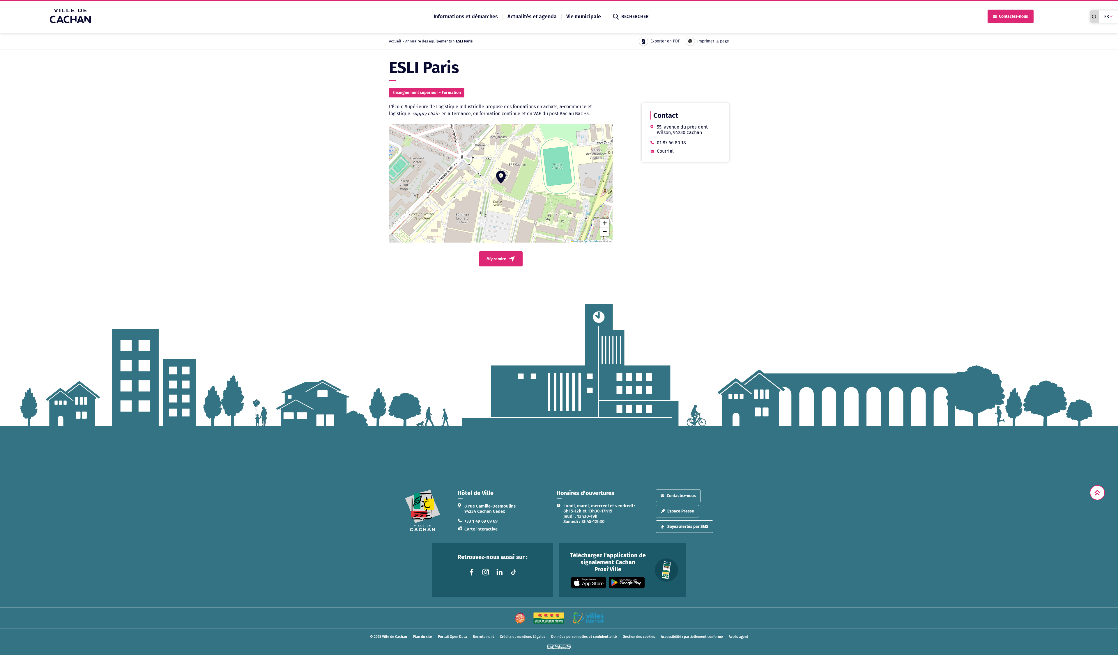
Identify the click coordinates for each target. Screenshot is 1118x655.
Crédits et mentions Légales (522, 637)
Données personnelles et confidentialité (584, 637)
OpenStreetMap (591, 241)
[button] (501, 177)
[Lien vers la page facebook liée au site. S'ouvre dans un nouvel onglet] (472, 572)
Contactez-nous (1013, 16)
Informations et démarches (466, 16)
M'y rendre (496, 259)
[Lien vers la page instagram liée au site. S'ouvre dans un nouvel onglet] (486, 572)
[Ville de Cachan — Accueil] (70, 21)
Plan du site (422, 637)
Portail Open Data (452, 637)
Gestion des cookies (639, 637)
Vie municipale (583, 16)
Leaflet (576, 241)
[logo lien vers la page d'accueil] (422, 510)
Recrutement (483, 637)
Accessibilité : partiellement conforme (692, 637)
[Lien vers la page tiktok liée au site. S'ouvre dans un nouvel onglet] (514, 572)
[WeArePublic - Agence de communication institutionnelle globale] (559, 647)
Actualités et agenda (532, 16)
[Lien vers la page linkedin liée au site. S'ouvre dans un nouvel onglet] (500, 572)
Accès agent (738, 637)
